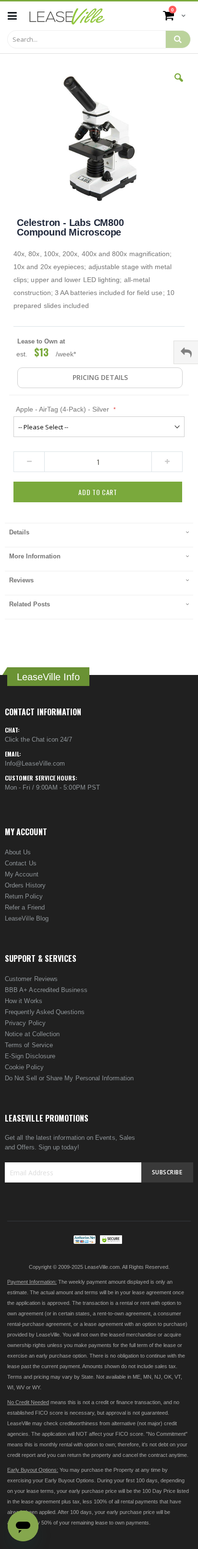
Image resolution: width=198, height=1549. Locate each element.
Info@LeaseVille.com (35, 763)
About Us (18, 852)
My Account (21, 874)
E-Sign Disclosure (30, 1056)
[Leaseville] (67, 15)
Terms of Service (29, 1045)
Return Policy (24, 896)
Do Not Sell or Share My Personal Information (69, 1078)
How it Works (23, 1001)
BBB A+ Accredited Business (46, 989)
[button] (179, 85)
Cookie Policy (24, 1067)
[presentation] (99, 535)
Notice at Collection (32, 1034)
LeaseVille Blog (27, 918)
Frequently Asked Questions (45, 1012)
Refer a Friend (25, 907)
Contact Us (21, 863)
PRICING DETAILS (100, 377)
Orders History (25, 885)
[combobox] (86, 39)
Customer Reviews (31, 978)
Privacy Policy (25, 1023)
